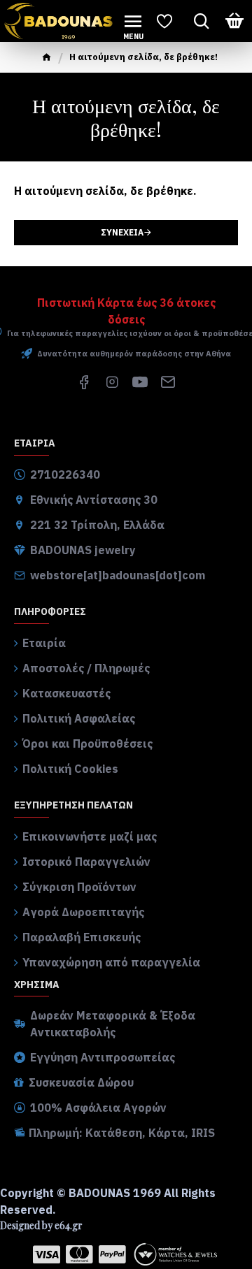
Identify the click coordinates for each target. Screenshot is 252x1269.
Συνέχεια (122, 232)
